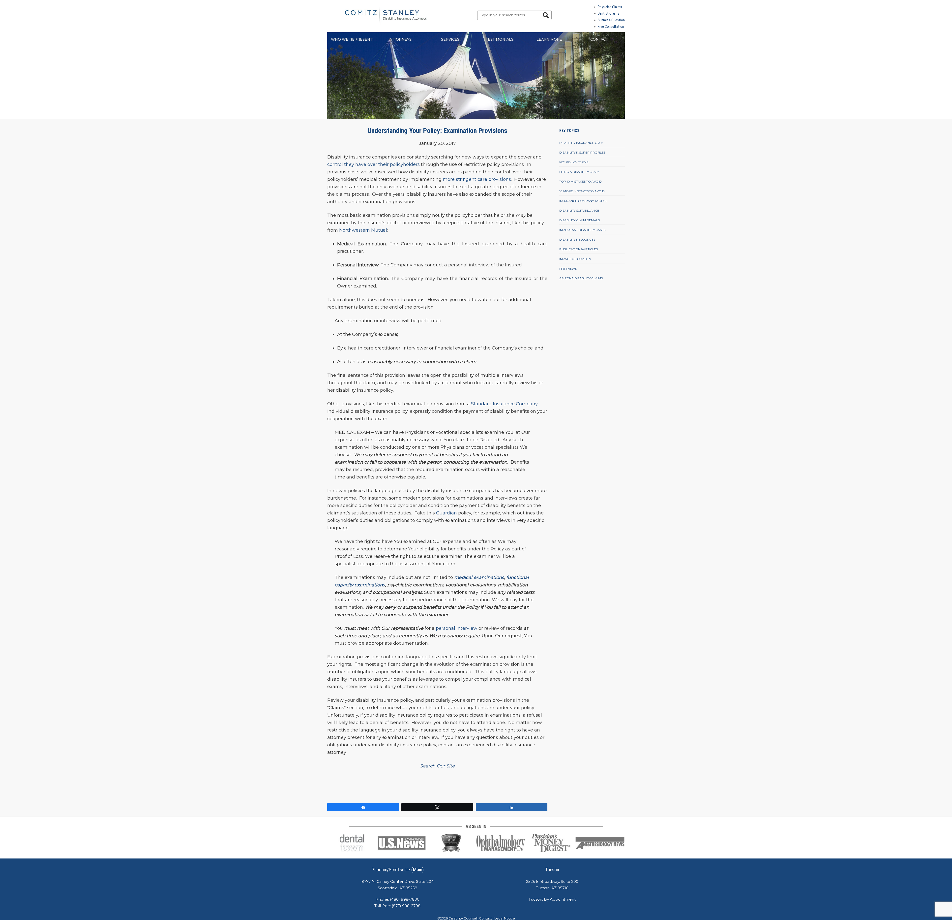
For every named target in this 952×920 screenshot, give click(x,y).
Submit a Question (611, 20)
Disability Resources (577, 239)
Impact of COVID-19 (575, 259)
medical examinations (479, 577)
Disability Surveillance (579, 210)
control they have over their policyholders (373, 164)
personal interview (456, 628)
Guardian (446, 513)
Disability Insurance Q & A (581, 143)
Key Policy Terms (573, 162)
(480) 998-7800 (404, 899)
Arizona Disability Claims (581, 278)
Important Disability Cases (582, 230)
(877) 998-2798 (406, 905)
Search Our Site (437, 766)
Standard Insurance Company (504, 404)
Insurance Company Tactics (583, 201)
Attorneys (400, 39)
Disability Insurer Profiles (582, 152)
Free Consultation (611, 26)
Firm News (568, 268)
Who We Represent (351, 39)
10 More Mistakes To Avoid (582, 191)
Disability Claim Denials (579, 220)
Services (450, 39)
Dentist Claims (608, 13)
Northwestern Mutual (363, 230)
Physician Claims (610, 7)
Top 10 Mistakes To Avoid (580, 181)
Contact (599, 39)
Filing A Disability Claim (579, 172)
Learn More (549, 39)
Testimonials (499, 39)
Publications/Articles (578, 249)
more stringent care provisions (477, 179)
